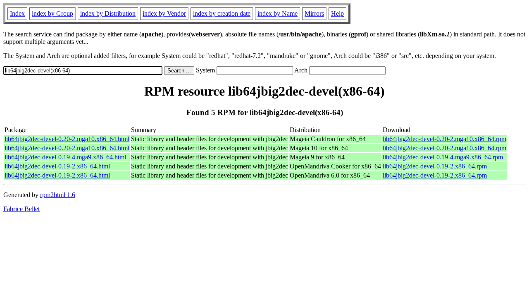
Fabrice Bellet (21, 208)
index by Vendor (164, 13)
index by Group (52, 13)
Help (337, 13)
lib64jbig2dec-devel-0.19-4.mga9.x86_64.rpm (443, 157)
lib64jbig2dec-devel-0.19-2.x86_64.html (57, 166)
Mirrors (314, 13)
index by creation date (221, 13)
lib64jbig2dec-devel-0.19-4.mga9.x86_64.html (65, 157)
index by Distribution (108, 13)
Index (17, 13)
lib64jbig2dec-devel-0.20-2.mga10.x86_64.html (67, 138)
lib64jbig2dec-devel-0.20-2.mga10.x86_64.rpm (444, 138)
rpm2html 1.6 (57, 194)
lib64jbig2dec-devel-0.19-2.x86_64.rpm (435, 166)
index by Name (277, 13)
